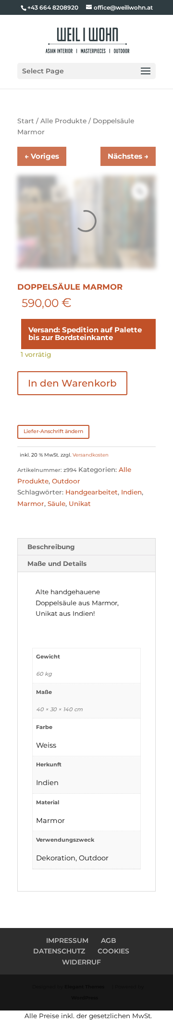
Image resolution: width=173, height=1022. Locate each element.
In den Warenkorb (72, 383)
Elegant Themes (84, 987)
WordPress (84, 998)
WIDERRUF (81, 962)
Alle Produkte (63, 121)
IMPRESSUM (67, 940)
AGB (108, 940)
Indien (131, 492)
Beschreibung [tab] (50, 547)
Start (25, 121)
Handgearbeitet (91, 492)
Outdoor (66, 481)
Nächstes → (128, 156)
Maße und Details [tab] (56, 563)
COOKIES (113, 951)
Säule (56, 503)
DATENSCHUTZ (59, 951)
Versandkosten (91, 455)
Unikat (80, 503)
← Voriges (42, 156)
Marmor (30, 503)
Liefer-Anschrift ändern (53, 431)
